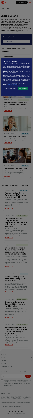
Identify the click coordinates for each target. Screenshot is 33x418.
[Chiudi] (30, 59)
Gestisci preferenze (15, 93)
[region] (16, 77)
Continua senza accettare (11, 88)
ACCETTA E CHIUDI (23, 88)
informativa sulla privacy (12, 84)
